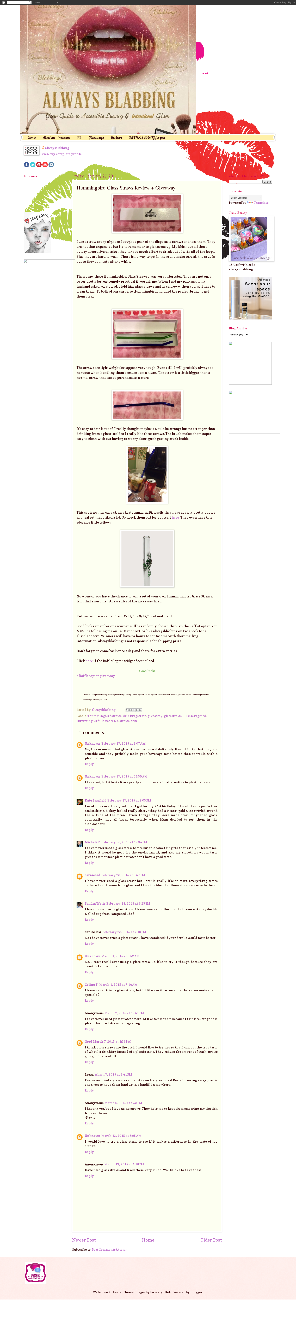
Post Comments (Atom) (109, 1249)
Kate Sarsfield (95, 800)
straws (124, 721)
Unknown (92, 743)
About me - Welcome (56, 137)
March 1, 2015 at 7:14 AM (118, 984)
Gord (88, 1041)
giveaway (154, 716)
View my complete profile (62, 154)
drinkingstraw (134, 716)
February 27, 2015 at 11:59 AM (124, 776)
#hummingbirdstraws (104, 716)
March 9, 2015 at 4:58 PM (123, 1103)
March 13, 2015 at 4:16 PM (124, 1164)
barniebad (92, 875)
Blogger (196, 1292)
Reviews (116, 137)
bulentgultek (160, 1292)
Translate (261, 202)
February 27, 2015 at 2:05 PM (129, 800)
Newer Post (84, 1240)
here (176, 517)
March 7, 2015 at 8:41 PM (113, 1074)
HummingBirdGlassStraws (97, 721)
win (134, 721)
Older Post (211, 1240)
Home (32, 137)
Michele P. (92, 842)
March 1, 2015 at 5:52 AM (120, 956)
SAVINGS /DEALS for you (147, 137)
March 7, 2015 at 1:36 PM (112, 1041)
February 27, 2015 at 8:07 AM (123, 743)
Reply (89, 764)
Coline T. (91, 984)
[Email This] (127, 710)
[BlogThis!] (130, 710)
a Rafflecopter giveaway (96, 676)
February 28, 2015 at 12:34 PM (124, 842)
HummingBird (194, 716)
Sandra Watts (95, 903)
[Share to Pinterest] (140, 710)
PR (79, 137)
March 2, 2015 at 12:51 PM (124, 1013)
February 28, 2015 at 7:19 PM (124, 932)
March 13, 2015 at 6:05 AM (121, 1135)
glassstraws (173, 716)
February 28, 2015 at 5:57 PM (123, 875)
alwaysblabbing (57, 148)
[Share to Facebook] (137, 710)
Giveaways (96, 137)
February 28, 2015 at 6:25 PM (128, 903)
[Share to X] (133, 710)
